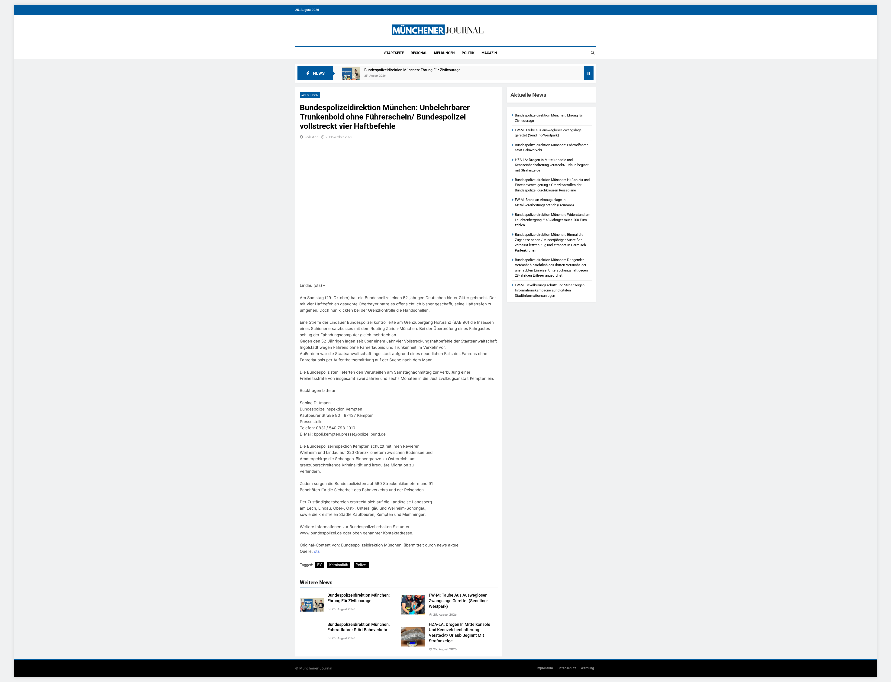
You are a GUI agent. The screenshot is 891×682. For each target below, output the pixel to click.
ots (317, 551)
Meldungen (444, 53)
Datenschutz (567, 668)
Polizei (361, 565)
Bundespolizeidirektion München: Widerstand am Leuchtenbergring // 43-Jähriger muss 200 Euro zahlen (552, 220)
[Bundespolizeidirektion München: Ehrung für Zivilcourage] (351, 76)
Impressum (544, 668)
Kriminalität (338, 565)
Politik (468, 53)
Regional (419, 53)
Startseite (394, 53)
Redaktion (311, 137)
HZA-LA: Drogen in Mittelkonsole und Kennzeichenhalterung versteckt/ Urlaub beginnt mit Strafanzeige (552, 165)
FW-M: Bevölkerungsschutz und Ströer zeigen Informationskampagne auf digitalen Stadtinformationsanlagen (549, 290)
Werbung (587, 668)
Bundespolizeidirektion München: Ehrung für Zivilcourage (412, 70)
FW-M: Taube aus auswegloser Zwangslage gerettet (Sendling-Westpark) (458, 601)
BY (319, 565)
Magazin (489, 53)
